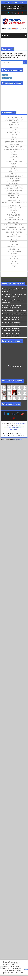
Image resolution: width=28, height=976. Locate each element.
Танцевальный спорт (14, 237)
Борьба (13, 139)
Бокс (14, 137)
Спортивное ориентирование (14, 229)
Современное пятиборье (14, 225)
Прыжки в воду (14, 205)
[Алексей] (24, 397)
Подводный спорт (14, 200)
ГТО (14, 266)
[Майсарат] (14, 392)
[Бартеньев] (19, 392)
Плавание (14, 198)
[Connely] (14, 387)
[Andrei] (24, 392)
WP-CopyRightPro (17, 439)
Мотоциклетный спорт (14, 188)
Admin (6, 311)
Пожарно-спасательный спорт (14, 203)
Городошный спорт (14, 161)
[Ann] (9, 387)
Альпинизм (14, 122)
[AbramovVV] (9, 397)
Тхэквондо (14, 244)
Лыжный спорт (14, 181)
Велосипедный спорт (14, 142)
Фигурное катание (14, 251)
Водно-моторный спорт (14, 149)
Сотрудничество (8, 433)
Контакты (21, 435)
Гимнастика (13, 156)
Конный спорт (14, 174)
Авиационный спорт (13, 118)
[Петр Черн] (4, 387)
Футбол (14, 254)
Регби (14, 212)
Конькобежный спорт (14, 176)
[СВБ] (4, 397)
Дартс (14, 166)
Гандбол (14, 154)
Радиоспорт (14, 210)
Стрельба (13, 234)
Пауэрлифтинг (14, 195)
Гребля (13, 164)
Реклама (13, 435)
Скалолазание (14, 222)
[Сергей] (19, 397)
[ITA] (9, 392)
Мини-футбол (13, 183)
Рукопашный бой (14, 215)
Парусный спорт (13, 193)
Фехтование (14, 249)
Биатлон (14, 130)
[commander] (24, 387)
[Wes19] (4, 392)
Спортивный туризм (14, 232)
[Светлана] (19, 387)
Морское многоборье (14, 186)
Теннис (14, 239)
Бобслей (14, 135)
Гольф (14, 159)
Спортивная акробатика (14, 227)
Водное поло (14, 144)
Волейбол (14, 152)
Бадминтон (14, 125)
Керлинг (14, 169)
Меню (6, 35)
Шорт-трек (14, 264)
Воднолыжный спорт (14, 147)
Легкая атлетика (14, 178)
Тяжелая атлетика (14, 247)
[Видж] (14, 397)
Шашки (14, 261)
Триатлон (14, 242)
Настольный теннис (14, 191)
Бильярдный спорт (14, 132)
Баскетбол (14, 127)
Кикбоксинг (14, 171)
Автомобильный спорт (14, 120)
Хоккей (13, 256)
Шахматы (14, 259)
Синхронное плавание (14, 220)
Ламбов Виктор (20, 311)
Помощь (6, 435)
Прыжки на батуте (14, 208)
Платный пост (20, 433)
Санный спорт (14, 217)
